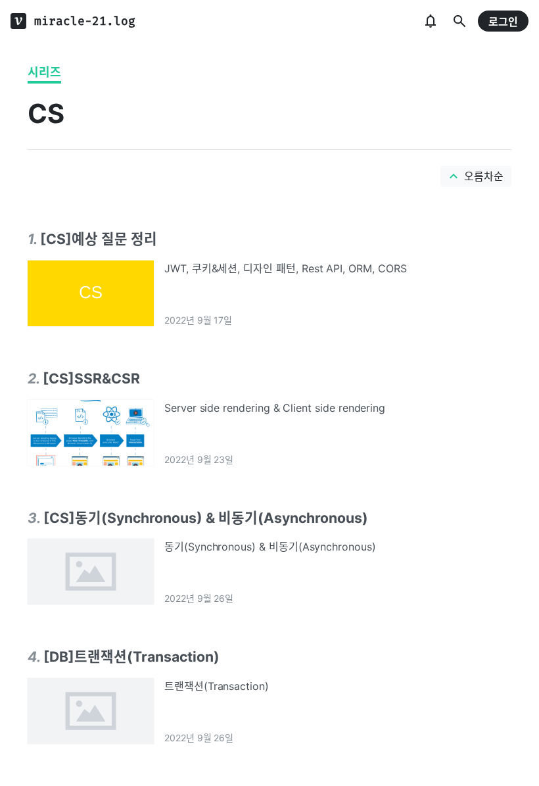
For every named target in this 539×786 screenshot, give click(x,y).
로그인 (503, 21)
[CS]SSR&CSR (91, 378)
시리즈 (44, 72)
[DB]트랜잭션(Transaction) (131, 656)
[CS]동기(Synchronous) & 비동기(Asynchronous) (205, 517)
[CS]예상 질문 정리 (98, 238)
